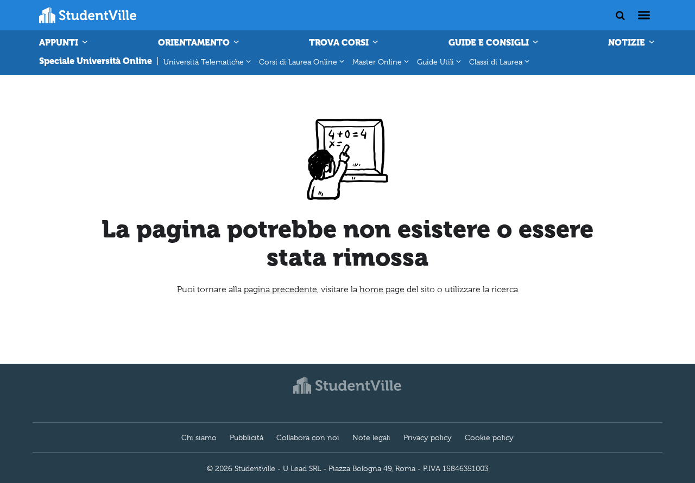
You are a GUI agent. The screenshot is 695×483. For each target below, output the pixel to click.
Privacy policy (427, 437)
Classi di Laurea (495, 61)
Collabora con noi (307, 437)
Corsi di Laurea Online (298, 61)
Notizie (627, 42)
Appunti (59, 42)
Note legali (371, 437)
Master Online (377, 61)
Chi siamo (199, 437)
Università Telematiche (203, 61)
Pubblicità (246, 437)
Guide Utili (435, 61)
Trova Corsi (340, 42)
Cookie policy (489, 437)
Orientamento (195, 42)
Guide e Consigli (489, 42)
